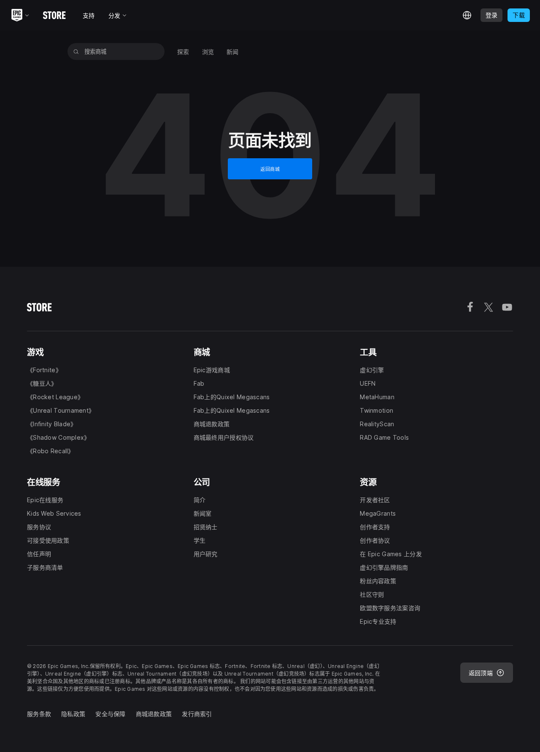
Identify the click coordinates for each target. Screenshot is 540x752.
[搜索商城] (76, 51)
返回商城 (270, 169)
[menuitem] (183, 51)
